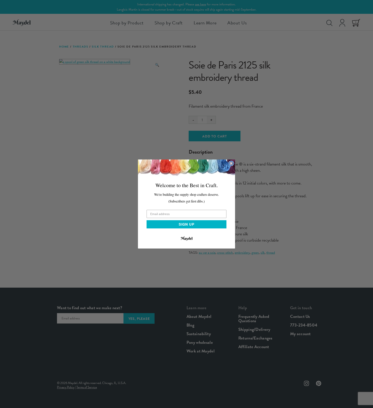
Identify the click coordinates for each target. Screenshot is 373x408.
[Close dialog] (231, 163)
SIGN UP (186, 224)
